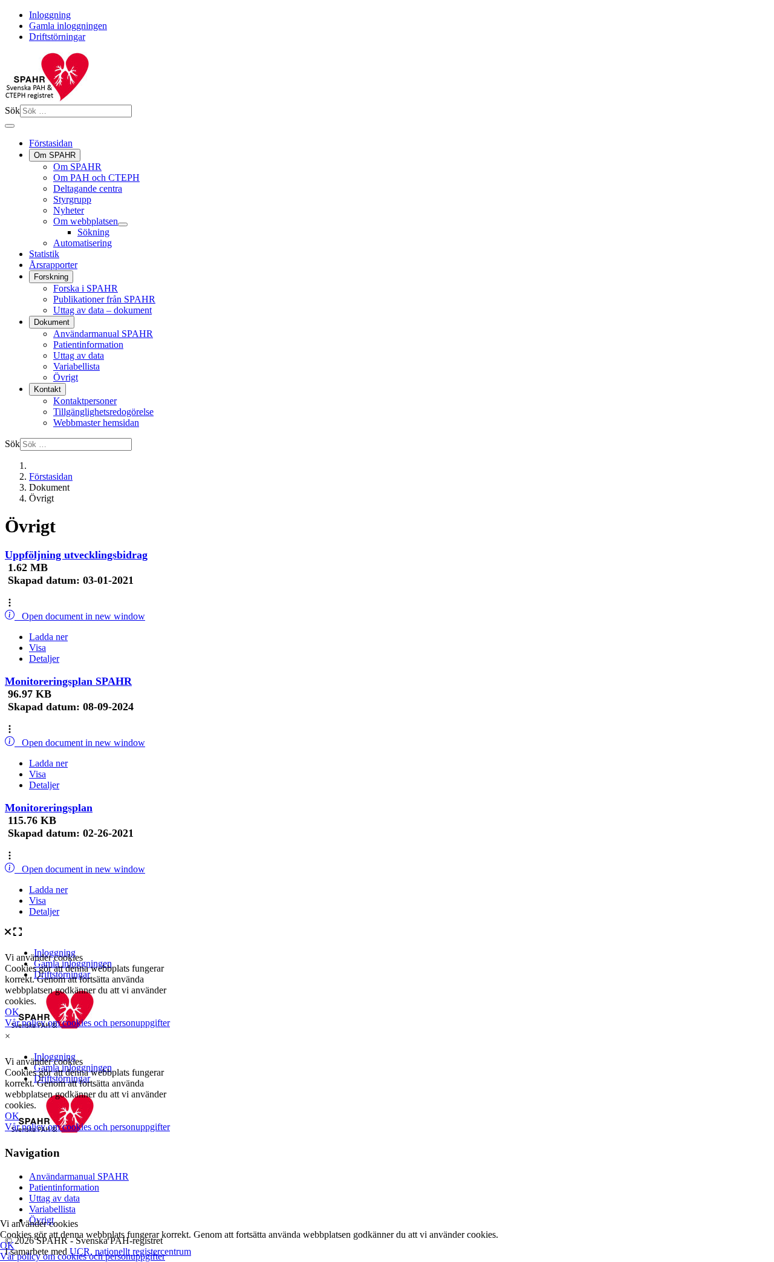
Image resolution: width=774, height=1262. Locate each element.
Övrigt (65, 377)
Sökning (93, 232)
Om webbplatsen (85, 221)
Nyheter (68, 210)
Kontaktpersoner (85, 401)
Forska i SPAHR (85, 288)
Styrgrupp (72, 199)
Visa (37, 647)
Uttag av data (78, 355)
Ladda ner (48, 637)
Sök (12, 110)
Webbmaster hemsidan (96, 422)
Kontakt (47, 389)
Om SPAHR (55, 155)
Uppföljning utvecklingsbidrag (76, 555)
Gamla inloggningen (68, 26)
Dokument (52, 322)
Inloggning (50, 15)
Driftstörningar (57, 36)
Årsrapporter (53, 265)
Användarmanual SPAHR (103, 334)
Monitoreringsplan (49, 808)
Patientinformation (88, 344)
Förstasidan (51, 143)
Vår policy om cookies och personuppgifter (82, 1256)
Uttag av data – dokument (102, 310)
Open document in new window (80, 616)
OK (7, 1245)
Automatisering (82, 243)
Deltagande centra (87, 188)
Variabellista (76, 366)
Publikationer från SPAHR (104, 299)
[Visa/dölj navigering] (10, 126)
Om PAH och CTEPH (96, 177)
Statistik (44, 254)
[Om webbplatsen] (123, 224)
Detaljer (44, 658)
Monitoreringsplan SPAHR (68, 681)
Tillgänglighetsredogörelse (103, 412)
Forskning (51, 276)
